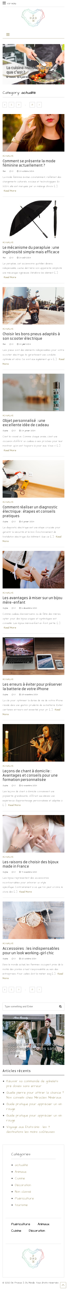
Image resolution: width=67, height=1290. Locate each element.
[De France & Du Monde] (33, 25)
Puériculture (24, 1198)
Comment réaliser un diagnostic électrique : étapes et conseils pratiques (30, 511)
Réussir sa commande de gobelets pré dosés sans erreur (33, 1048)
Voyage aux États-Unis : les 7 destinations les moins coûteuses (30, 1129)
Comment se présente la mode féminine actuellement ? (29, 163)
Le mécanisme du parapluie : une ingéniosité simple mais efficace (31, 249)
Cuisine (20, 1178)
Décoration (23, 1185)
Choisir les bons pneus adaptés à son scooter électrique (31, 336)
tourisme (21, 1205)
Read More (10, 190)
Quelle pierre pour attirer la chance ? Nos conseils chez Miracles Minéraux (35, 1095)
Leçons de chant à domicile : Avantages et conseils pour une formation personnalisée (30, 775)
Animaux (20, 1172)
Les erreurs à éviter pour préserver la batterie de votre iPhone (32, 686)
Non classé (23, 1191)
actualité (8, 156)
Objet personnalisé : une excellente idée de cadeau (26, 422)
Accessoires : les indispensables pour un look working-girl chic (31, 950)
